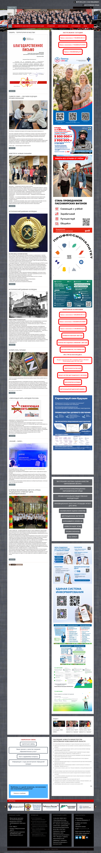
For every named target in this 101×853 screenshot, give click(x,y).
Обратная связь (54, 849)
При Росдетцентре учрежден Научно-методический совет (67, 779)
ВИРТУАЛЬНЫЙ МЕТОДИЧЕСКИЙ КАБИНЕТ (73, 389)
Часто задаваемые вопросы (28, 756)
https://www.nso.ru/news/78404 (15, 390)
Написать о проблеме (20, 793)
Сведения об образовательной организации (29, 26)
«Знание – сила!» (15, 441)
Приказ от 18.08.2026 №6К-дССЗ (72, 52)
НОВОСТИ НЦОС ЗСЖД (72, 526)
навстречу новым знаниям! (20, 153)
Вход (85, 26)
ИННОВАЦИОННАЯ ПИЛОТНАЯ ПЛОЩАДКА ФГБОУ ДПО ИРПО (72, 504)
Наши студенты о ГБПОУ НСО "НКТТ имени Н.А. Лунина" (85, 730)
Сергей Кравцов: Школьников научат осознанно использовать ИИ (68, 784)
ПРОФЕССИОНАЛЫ (73, 531)
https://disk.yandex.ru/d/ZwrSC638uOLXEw (18, 433)
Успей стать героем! (17, 350)
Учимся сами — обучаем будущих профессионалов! (23, 97)
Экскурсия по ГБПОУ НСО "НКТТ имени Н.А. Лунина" (72, 730)
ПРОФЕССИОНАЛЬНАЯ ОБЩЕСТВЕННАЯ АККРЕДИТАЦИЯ (72, 497)
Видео (55, 719)
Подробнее (12, 91)
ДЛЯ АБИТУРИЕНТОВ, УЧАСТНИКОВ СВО (72, 349)
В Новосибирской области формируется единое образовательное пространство (71, 744)
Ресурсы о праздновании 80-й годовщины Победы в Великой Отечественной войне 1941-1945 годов (73, 360)
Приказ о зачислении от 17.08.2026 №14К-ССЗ (72, 38)
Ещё (91, 786)
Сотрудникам (75, 26)
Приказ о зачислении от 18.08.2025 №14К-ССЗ (72, 315)
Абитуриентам (63, 26)
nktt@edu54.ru (84, 828)
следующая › (19, 564)
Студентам (51, 26)
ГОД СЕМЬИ (73, 536)
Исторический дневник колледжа (23, 211)
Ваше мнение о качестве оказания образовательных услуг (32, 750)
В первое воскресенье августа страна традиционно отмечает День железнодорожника (25, 492)
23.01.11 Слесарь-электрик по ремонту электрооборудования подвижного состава (38, 829)
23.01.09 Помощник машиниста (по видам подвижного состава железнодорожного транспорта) (39, 834)
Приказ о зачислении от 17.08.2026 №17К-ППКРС (73, 45)
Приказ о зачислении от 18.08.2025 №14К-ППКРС (73, 321)
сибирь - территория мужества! (24, 7)
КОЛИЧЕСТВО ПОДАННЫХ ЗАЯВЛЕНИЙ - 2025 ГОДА (72, 342)
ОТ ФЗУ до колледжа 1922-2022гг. (58, 730)
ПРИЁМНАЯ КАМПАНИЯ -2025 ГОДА (73, 335)
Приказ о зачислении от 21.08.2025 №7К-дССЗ (72, 328)
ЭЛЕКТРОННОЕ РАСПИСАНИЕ (72, 368)
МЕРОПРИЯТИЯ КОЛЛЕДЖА (73, 382)
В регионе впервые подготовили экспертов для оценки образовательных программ (72, 771)
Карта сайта (47, 849)
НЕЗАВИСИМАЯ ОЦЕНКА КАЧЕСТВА (72, 511)
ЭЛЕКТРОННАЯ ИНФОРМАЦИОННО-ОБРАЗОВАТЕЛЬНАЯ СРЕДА (73, 490)
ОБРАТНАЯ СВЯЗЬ (28, 744)
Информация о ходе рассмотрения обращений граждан (28, 763)
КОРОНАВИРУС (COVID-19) (72, 521)
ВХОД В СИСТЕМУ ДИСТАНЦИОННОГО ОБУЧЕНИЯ (73, 375)
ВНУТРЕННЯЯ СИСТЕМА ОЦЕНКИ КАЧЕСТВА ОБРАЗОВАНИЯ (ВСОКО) (73, 482)
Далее (91, 21)
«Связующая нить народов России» (24, 398)
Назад (89, 21)
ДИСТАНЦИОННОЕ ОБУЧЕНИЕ (73, 516)
